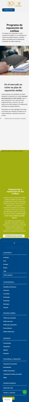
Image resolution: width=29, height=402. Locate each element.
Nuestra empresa (9, 383)
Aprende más (8, 388)
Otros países (7, 275)
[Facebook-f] (12, 247)
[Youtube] (21, 247)
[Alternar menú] (26, 10)
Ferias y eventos (9, 393)
